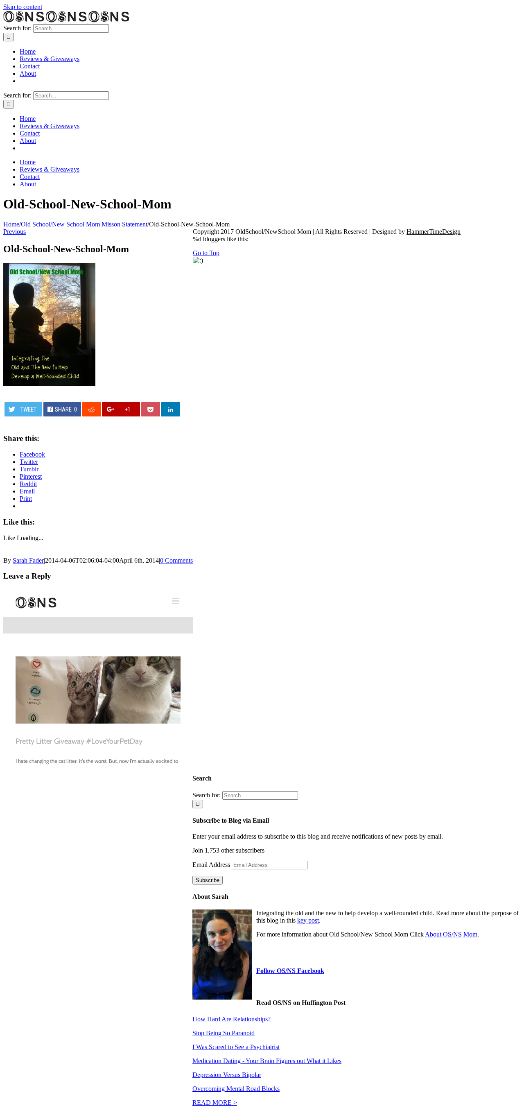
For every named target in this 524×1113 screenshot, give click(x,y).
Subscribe (207, 880)
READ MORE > (214, 1102)
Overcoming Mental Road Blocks (236, 1088)
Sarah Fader (28, 560)
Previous (14, 231)
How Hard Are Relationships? (231, 1019)
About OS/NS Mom (451, 934)
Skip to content (22, 6)
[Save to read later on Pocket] (150, 409)
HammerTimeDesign (434, 231)
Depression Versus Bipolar (226, 1074)
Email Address (212, 864)
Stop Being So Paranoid (223, 1032)
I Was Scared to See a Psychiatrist (236, 1046)
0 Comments (176, 560)
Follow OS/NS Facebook (290, 970)
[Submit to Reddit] (91, 409)
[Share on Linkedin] (170, 409)
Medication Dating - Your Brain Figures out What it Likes (266, 1060)
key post (308, 920)
